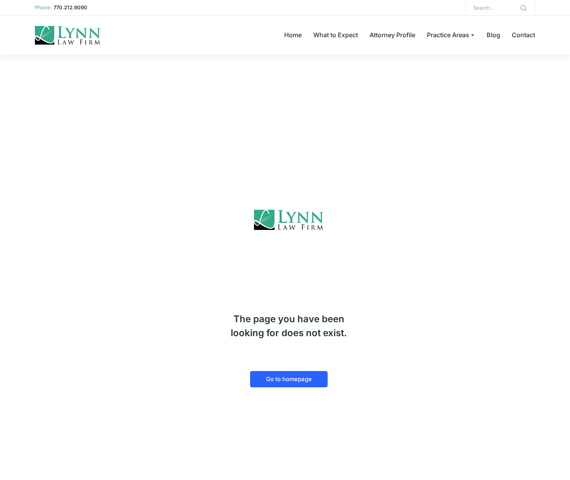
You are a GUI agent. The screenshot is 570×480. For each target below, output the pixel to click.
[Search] (523, 7)
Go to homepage (289, 379)
